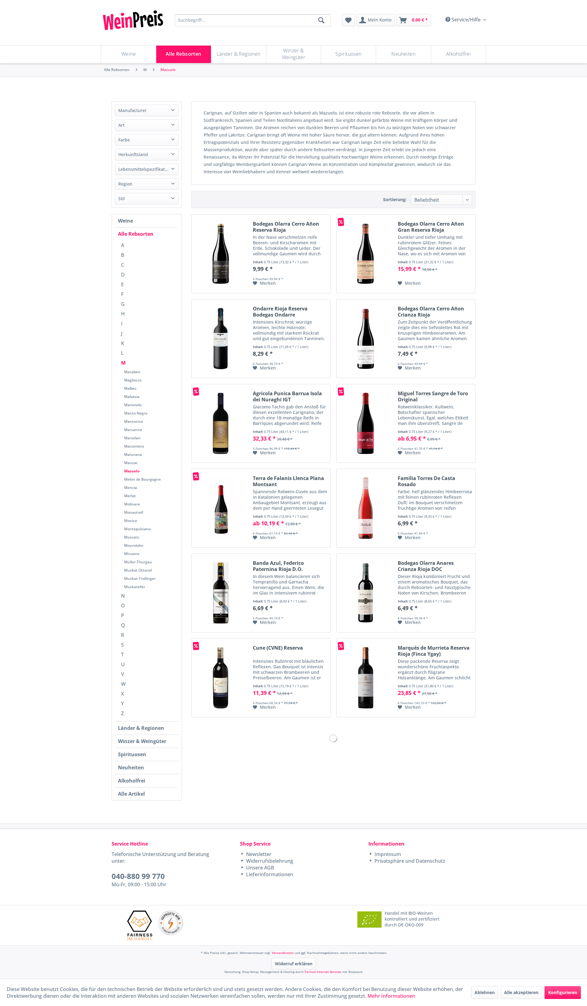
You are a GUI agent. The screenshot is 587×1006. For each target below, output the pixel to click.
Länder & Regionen (141, 728)
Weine (125, 220)
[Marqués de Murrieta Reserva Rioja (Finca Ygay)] (366, 678)
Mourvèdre (133, 545)
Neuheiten (131, 767)
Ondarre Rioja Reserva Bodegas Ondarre (280, 312)
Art (121, 125)
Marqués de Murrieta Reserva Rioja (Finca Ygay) (434, 651)
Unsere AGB (259, 867)
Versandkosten (283, 953)
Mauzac (131, 462)
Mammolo (133, 404)
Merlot (130, 495)
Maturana (133, 454)
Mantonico (133, 421)
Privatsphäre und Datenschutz (409, 861)
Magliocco (133, 380)
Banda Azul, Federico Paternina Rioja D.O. (278, 566)
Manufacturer (132, 110)
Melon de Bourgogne (142, 479)
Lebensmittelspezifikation (144, 169)
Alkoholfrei (131, 780)
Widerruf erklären (293, 964)
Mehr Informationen (391, 996)
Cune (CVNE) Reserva (278, 648)
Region (125, 184)
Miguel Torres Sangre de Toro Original (433, 396)
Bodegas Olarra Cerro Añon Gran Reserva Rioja (431, 227)
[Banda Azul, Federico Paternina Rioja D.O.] (221, 593)
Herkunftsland (133, 154)
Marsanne (133, 429)
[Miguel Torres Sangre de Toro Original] (366, 423)
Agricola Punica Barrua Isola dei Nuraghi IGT (287, 396)
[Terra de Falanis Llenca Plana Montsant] (221, 508)
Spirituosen (132, 754)
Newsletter (258, 854)
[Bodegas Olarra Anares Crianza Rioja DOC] (366, 593)
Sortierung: (395, 199)
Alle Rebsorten (135, 234)
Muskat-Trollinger (140, 578)
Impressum (387, 854)
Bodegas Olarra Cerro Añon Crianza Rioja (431, 312)
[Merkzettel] (348, 20)
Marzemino (134, 446)
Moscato (131, 537)
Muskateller (134, 586)
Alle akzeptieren (521, 992)
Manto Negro (135, 413)
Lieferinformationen (269, 874)
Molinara (132, 504)
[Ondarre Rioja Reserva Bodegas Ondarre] (221, 339)
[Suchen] (321, 20)
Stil (121, 198)
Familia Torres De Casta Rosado (426, 481)
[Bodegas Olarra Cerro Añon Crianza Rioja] (366, 339)
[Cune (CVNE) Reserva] (221, 678)
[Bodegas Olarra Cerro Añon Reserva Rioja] (221, 254)
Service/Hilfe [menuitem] (466, 19)
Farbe (124, 140)
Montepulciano (137, 528)
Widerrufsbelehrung (269, 861)
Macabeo (132, 371)
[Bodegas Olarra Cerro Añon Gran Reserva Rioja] (366, 254)
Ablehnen (484, 992)
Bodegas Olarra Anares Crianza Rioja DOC (426, 566)
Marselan (132, 438)
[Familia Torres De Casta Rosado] (366, 508)
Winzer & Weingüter (142, 741)
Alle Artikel (131, 793)
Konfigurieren (562, 992)
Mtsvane (131, 553)
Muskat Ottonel (138, 570)
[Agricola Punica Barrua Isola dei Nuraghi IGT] (221, 423)
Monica (130, 520)
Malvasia (131, 396)
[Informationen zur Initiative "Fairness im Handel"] (140, 925)
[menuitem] (348, 20)
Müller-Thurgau (138, 562)
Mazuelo (131, 471)
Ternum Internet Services (323, 972)
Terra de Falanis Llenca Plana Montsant (288, 481)
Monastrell (133, 512)
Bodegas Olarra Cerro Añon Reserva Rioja (286, 227)
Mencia (130, 487)
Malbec (130, 388)
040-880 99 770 (138, 876)
